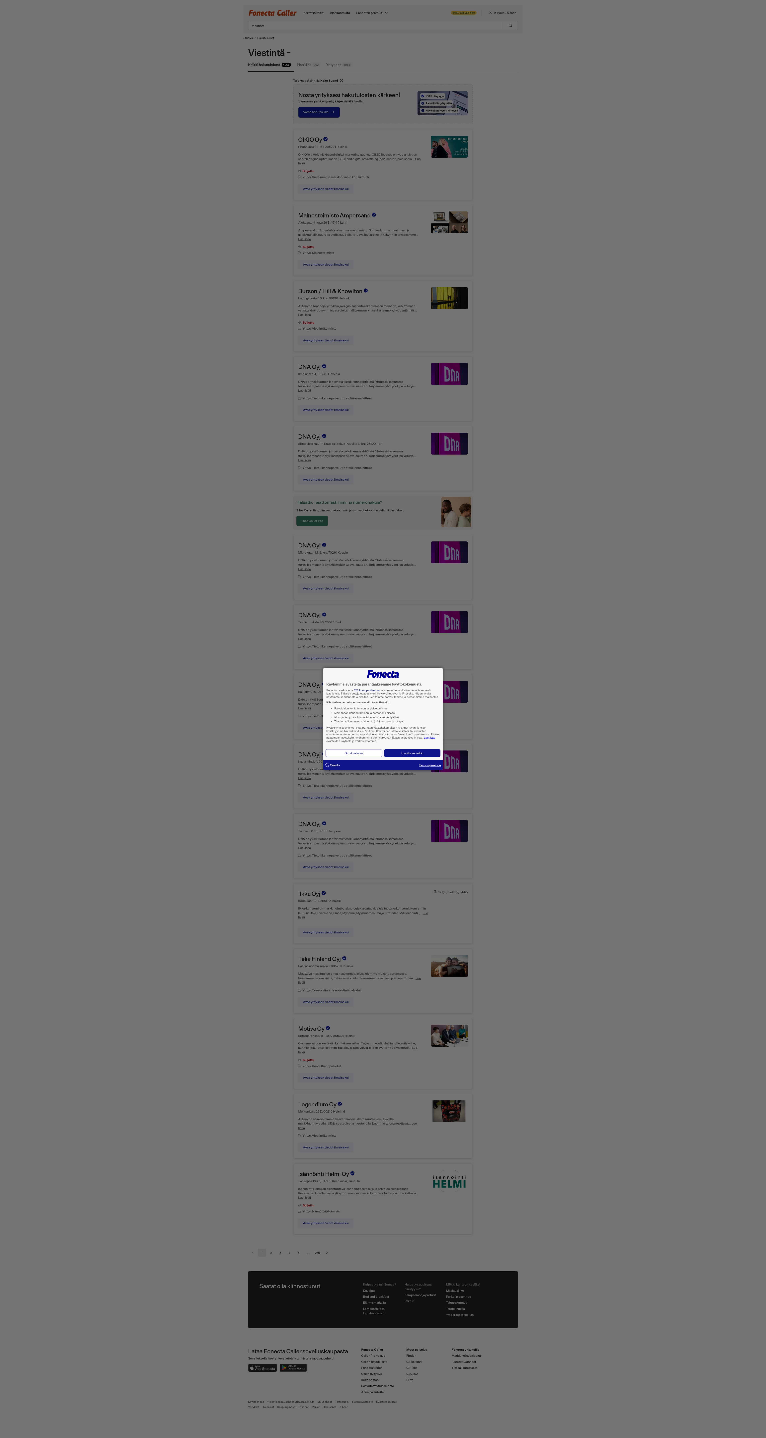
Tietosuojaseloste (430, 765)
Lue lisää (429, 737)
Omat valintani (354, 753)
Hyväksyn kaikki (412, 753)
